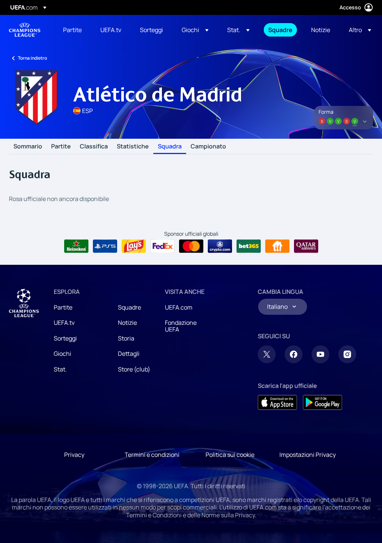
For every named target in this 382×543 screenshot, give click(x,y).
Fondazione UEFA (181, 325)
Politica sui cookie (230, 455)
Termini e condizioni (152, 455)
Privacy (74, 455)
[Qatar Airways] (306, 246)
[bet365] (249, 246)
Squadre (129, 307)
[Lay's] (134, 246)
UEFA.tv (64, 322)
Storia (126, 338)
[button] (195, 30)
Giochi (62, 353)
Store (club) (134, 369)
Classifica (94, 146)
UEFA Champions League (24, 30)
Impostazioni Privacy (307, 455)
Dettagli (129, 353)
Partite (61, 146)
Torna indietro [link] (32, 58)
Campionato (208, 146)
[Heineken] (76, 246)
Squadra (170, 146)
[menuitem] (72, 30)
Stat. (60, 369)
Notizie (127, 322)
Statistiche (133, 146)
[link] (72, 30)
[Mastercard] (191, 246)
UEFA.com (178, 307)
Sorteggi (65, 338)
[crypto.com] (220, 246)
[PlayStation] (105, 246)
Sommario (27, 146)
